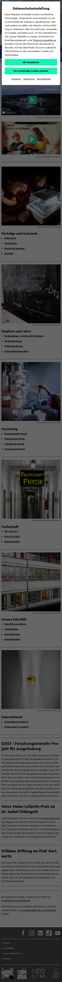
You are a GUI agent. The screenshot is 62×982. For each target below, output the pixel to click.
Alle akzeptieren (31, 62)
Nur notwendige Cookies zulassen (31, 70)
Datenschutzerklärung (44, 40)
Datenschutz (29, 79)
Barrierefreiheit (44, 79)
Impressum (16, 79)
